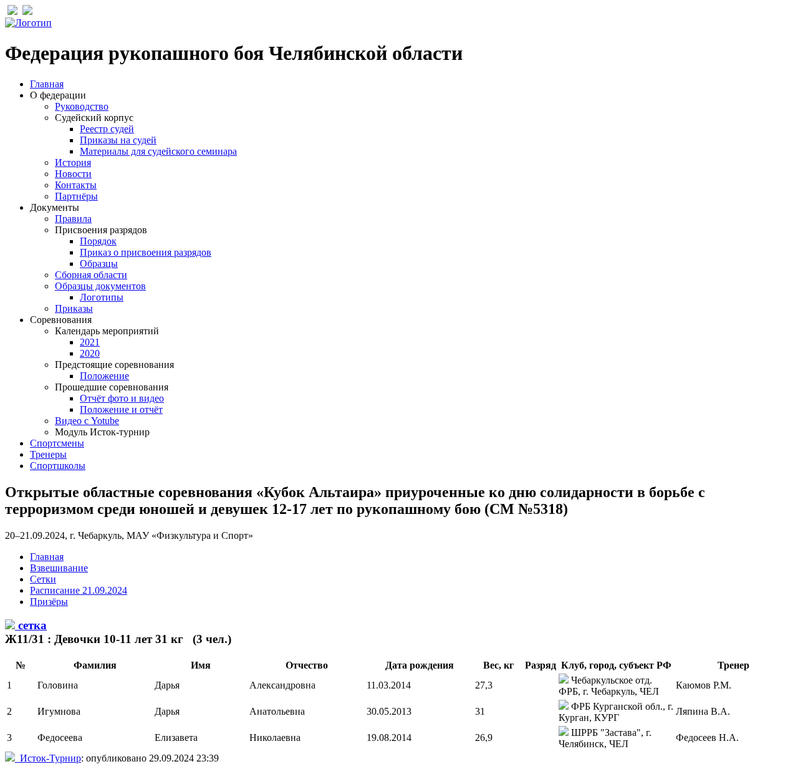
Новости (73, 173)
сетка (31, 625)
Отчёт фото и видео (122, 398)
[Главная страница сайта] (28, 22)
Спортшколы (57, 465)
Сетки (43, 579)
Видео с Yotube (87, 420)
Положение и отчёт (121, 409)
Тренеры (48, 454)
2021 (90, 342)
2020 (90, 353)
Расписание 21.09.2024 (78, 590)
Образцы (99, 263)
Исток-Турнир (48, 758)
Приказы (74, 308)
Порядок (98, 241)
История (73, 162)
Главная (47, 84)
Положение (104, 375)
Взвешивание (59, 568)
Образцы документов (100, 286)
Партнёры (76, 196)
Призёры (49, 601)
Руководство (81, 106)
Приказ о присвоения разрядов (145, 252)
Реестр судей (107, 128)
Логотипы (101, 297)
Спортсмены (57, 443)
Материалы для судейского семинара (158, 151)
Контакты (76, 185)
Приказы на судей (118, 140)
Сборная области (91, 274)
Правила (73, 218)
